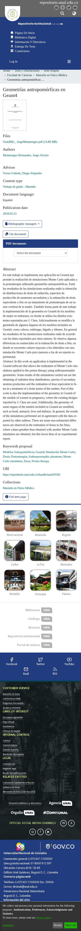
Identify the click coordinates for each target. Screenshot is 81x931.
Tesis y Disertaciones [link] (27, 70)
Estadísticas (8, 726)
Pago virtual (8, 721)
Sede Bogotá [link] (51, 70)
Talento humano (10, 749)
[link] (30, 141)
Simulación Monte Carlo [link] (60, 452)
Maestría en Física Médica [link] (51, 75)
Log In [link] (13, 61)
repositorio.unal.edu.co (59, 2)
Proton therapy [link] (40, 461)
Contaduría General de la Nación (18, 782)
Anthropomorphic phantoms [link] (45, 456)
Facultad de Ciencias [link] (19, 75)
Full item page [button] (17, 496)
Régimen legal (9, 768)
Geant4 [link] (40, 452)
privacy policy (43, 917)
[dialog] (40, 916)
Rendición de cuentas (13, 754)
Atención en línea (11, 694)
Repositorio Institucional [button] (35, 24)
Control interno (10, 745)
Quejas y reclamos (11, 707)
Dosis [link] (6, 456)
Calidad (6, 740)
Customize (8, 925)
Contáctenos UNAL (12, 698)
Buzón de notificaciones (14, 773)
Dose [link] (27, 461)
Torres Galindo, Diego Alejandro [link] (22, 173)
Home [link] (6, 70)
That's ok (70, 925)
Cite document (17, 234)
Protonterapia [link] (19, 456)
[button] (62, 13)
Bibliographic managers (22, 223)
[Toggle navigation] (69, 61)
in (63, 823)
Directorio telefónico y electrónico (25, 803)
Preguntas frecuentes (13, 703)
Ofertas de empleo (11, 730)
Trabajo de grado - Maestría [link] (19, 186)
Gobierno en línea (11, 787)
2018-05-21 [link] (10, 213)
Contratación (9, 763)
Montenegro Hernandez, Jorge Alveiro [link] (26, 155)
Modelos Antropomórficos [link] (18, 452)
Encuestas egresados (13, 717)
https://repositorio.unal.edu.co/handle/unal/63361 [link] (32, 474)
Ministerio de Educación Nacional (19, 791)
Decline (58, 925)
